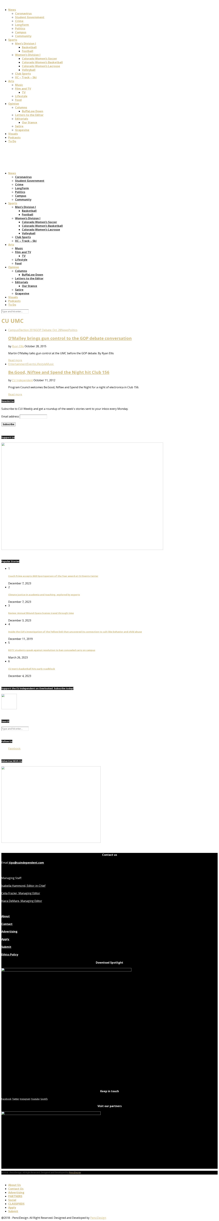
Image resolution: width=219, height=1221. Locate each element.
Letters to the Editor (29, 115)
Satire (19, 126)
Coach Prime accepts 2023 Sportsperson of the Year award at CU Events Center (53, 576)
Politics (20, 28)
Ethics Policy (9, 954)
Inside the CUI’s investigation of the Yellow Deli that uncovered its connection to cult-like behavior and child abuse (75, 631)
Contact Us (15, 1189)
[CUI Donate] (82, 549)
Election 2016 (27, 330)
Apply (5, 939)
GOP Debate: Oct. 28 (48, 330)
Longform (22, 25)
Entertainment (17, 364)
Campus (20, 32)
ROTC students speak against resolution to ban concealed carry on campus (51, 650)
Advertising (9, 931)
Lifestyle (21, 96)
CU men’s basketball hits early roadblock (31, 668)
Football (27, 51)
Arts (11, 81)
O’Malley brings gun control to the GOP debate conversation (70, 338)
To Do (12, 141)
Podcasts (14, 137)
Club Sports (23, 74)
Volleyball (28, 70)
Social (12, 1200)
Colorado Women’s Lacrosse (41, 66)
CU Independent (22, 380)
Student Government (29, 17)
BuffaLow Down (32, 111)
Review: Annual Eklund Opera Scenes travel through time (41, 613)
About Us (14, 1185)
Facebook (14, 748)
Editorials (21, 119)
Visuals (13, 134)
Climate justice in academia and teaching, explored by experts (44, 594)
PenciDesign (75, 1172)
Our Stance (29, 122)
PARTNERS (15, 1196)
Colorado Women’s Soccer (39, 58)
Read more (15, 360)
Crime (19, 21)
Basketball (29, 47)
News (12, 10)
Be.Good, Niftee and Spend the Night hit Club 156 (58, 372)
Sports (12, 40)
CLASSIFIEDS (16, 1204)
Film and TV (23, 89)
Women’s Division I (27, 55)
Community (23, 36)
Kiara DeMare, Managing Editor (21, 901)
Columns (21, 107)
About (5, 916)
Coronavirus (23, 13)
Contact (6, 924)
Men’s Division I (25, 43)
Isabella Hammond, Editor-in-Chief (23, 886)
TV (23, 92)
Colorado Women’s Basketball (42, 62)
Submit (6, 947)
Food (18, 100)
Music (19, 85)
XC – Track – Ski (26, 77)
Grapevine (22, 130)
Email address (10, 416)
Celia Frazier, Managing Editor (20, 893)
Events (31, 364)
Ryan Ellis (18, 346)
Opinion (13, 104)
